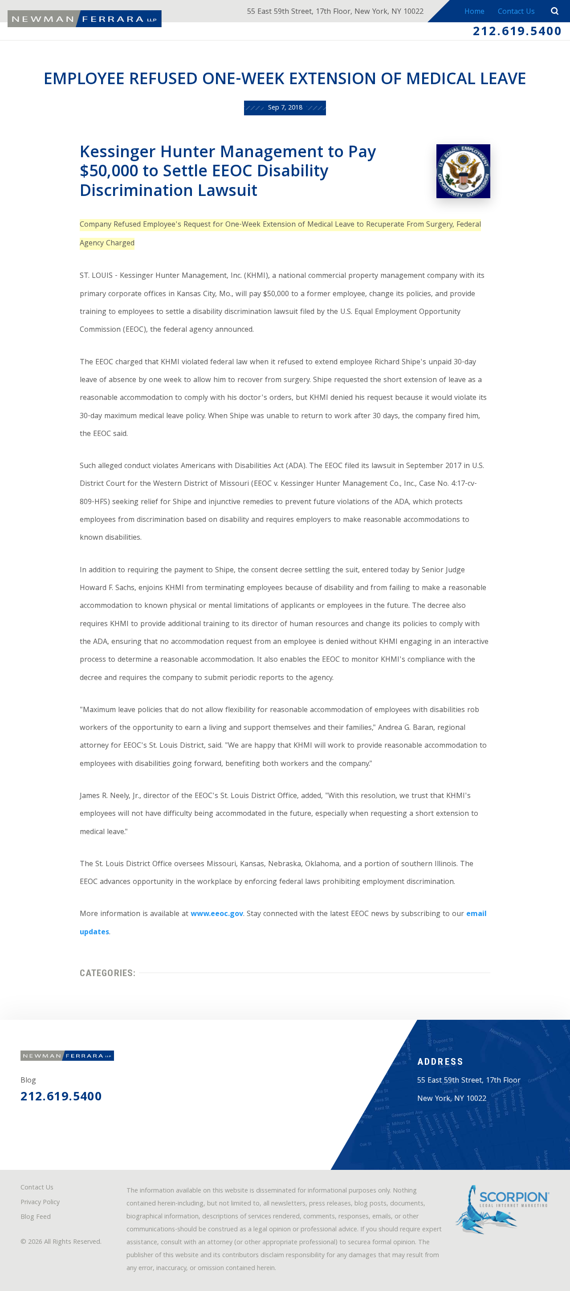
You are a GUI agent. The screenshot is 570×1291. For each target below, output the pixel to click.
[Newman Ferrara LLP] (85, 18)
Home (474, 12)
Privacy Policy (40, 1203)
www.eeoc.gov (217, 914)
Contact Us (516, 12)
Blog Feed (35, 1217)
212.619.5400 (517, 32)
